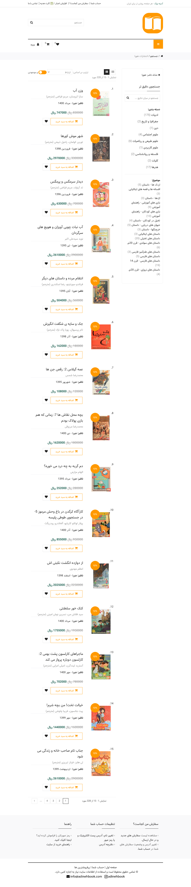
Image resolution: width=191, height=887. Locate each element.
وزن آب (78, 90)
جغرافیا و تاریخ (147, 121)
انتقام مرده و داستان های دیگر (62, 278)
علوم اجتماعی (148, 134)
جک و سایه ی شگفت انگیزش (63, 324)
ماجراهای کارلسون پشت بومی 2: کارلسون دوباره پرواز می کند (61, 656)
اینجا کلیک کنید (63, 840)
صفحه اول (111, 867)
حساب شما (96, 3)
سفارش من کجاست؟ (78, 3)
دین (154, 128)
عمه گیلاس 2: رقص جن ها (64, 369)
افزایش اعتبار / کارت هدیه (53, 3)
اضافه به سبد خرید (64, 122)
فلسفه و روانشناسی (144, 154)
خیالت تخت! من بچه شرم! (64, 705)
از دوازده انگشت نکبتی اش (65, 563)
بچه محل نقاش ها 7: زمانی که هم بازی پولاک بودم (59, 417)
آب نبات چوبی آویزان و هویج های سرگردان (60, 230)
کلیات (153, 160)
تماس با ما (32, 3)
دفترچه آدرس (106, 844)
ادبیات (151, 115)
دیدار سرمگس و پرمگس (66, 181)
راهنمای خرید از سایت (58, 844)
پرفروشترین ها (82, 867)
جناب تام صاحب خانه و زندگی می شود (60, 753)
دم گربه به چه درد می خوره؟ (63, 466)
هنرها (152, 167)
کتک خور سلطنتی (71, 608)
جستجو (154, 56)
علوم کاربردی (148, 147)
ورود (32, 45)
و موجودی (33, 72)
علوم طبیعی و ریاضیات (143, 141)
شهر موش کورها (72, 136)
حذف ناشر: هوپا (150, 75)
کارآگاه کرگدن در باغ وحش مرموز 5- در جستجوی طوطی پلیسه (59, 514)
